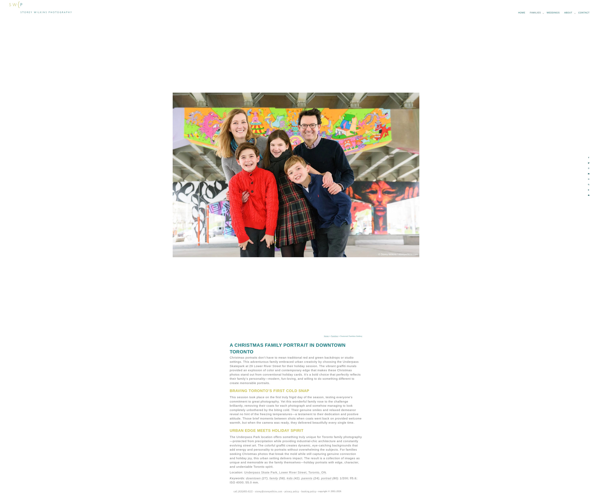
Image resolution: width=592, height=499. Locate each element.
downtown (253, 478)
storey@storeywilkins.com (268, 491)
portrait (326, 478)
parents (306, 478)
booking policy (308, 491)
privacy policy (292, 491)
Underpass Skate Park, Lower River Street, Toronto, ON (285, 472)
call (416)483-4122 (243, 491)
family (273, 478)
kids (290, 478)
